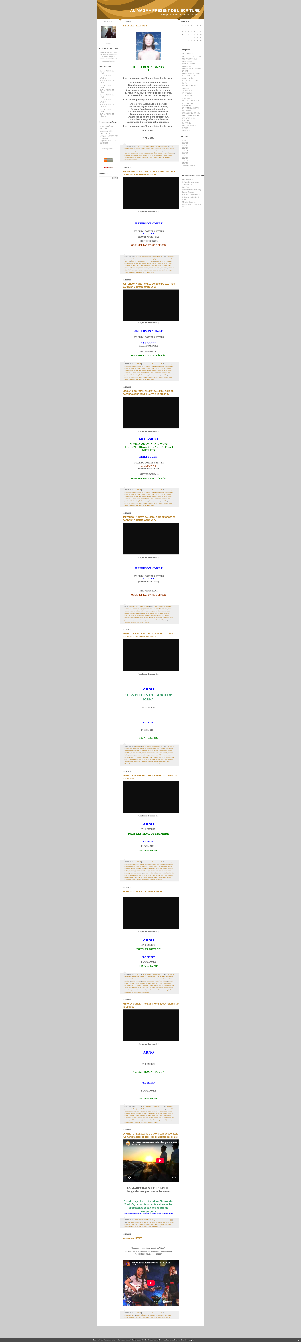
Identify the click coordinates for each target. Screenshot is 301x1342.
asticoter (138, 272)
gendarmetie (169, 1222)
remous (172, 148)
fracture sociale (158, 750)
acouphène (164, 267)
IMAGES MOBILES (189, 86)
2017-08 (185, 153)
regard (143, 148)
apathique (127, 155)
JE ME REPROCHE (189, 96)
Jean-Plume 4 (187, 184)
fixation (165, 153)
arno (158, 748)
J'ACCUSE (186, 88)
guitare (158, 1315)
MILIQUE (103, 136)
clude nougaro (146, 755)
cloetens (103, 131)
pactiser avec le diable (149, 155)
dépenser (131, 755)
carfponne (127, 261)
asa (155, 761)
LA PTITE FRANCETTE (190, 108)
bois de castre (169, 259)
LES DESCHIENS (188, 118)
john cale (148, 759)
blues (148, 1315)
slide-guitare (168, 1315)
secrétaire (153, 748)
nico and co (140, 259)
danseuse (137, 261)
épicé (132, 261)
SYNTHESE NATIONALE (191, 195)
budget (126, 755)
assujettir (127, 157)
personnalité (169, 748)
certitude (145, 270)
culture (153, 752)
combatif (170, 752)
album (148, 1317)
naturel (168, 1317)
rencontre (134, 159)
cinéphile (162, 261)
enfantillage (159, 764)
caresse (155, 270)
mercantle (138, 752)
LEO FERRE (186, 110)
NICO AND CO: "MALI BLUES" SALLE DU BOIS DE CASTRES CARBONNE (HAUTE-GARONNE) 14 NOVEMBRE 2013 (148, 394)
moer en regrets (140, 153)
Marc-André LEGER (132, 1238)
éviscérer (127, 153)
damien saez (154, 755)
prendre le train (146, 752)
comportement (129, 750)
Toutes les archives (189, 166)
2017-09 (185, 150)
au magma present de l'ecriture (137, 1222)
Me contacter (108, 21)
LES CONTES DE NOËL (190, 115)
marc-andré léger (141, 1315)
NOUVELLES (186, 123)
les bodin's (150, 1222)
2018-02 (185, 140)
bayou (126, 1317)
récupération (139, 267)
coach (167, 148)
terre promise (165, 615)
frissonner (133, 157)
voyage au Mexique (106, 52)
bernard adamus (136, 764)
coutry (162, 1315)
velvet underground (157, 759)
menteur (161, 270)
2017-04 (185, 163)
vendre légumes (145, 265)
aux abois (127, 265)
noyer (170, 270)
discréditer (154, 153)
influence (147, 748)
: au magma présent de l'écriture (163, 606)
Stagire (102, 141)
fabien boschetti (136, 759)
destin (140, 155)
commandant (147, 259)
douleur (151, 157)
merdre (151, 757)
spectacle (157, 1224)
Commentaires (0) (161, 146)
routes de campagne (130, 1226)
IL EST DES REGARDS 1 (135, 26)
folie (164, 1222)
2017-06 (185, 158)
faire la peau (150, 272)
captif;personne (156, 259)
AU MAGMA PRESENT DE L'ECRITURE (165, 10)
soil (157, 1122)
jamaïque (150, 761)
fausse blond (145, 764)
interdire (148, 148)
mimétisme (160, 263)
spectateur (168, 1224)
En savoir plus (189, 1340)
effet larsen (157, 267)
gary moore (138, 755)
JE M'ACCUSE (187, 93)
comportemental (167, 155)
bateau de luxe (167, 750)
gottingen (152, 764)
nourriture (133, 265)
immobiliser (159, 155)
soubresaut (145, 157)
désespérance (129, 151)
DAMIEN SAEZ (187, 66)
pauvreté (150, 750)
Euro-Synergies (187, 179)
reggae (135, 151)
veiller (162, 1224)
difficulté (165, 752)
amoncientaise (168, 263)
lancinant (167, 157)
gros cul (161, 757)
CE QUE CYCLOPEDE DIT (191, 56)
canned (127, 761)
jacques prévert (129, 757)
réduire (170, 267)
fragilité (133, 752)
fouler (152, 265)
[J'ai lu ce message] (299, 1340)
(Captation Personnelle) (148, 322)
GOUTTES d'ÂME (188, 78)
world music (147, 1226)
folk (143, 1226)
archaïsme (159, 752)
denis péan (155, 1226)
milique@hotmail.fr (108, 149)
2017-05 (185, 161)
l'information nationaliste (190, 182)
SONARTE (186, 130)
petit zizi (156, 757)
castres (157, 261)
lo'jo (160, 1226)
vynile (152, 1317)
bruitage (146, 267)
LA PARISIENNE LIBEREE (191, 101)
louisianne (131, 1317)
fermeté (147, 151)
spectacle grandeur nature (146, 1224)
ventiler (127, 272)
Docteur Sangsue (188, 192)
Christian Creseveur (189, 202)
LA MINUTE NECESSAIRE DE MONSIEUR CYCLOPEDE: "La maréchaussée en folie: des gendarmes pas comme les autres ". (150, 1137)
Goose (102, 126)
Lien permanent (150, 146)
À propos (108, 43)
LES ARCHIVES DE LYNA (191, 113)
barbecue (164, 265)
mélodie (148, 261)
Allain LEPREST (188, 54)
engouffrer (157, 157)
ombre (162, 157)
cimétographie (146, 263)
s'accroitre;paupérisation (140, 750)
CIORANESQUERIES (189, 59)
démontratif (158, 265)
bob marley (144, 761)
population (127, 752)
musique (152, 1315)
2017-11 (185, 145)
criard (138, 265)
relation (156, 1317)
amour (140, 270)
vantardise (132, 272)
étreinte (166, 270)
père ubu (145, 757)
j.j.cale (143, 759)
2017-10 (185, 148)
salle (162, 259)
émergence (171, 153)
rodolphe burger (168, 759)
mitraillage (168, 261)
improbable (128, 159)
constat (133, 153)
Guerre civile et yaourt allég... (192, 190)
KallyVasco (186, 187)
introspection (134, 155)
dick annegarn (138, 757)
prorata (170, 151)
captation (162, 748)
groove (143, 261)
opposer (140, 151)
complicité (162, 1317)
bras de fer (153, 263)
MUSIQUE (185, 121)
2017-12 (185, 143)
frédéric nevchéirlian (165, 755)
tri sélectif (170, 617)
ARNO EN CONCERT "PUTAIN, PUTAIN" (143, 891)
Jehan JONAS (187, 98)
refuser (165, 151)
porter (152, 148)
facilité (152, 261)
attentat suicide (129, 263)
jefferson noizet (133, 270)
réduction (132, 267)
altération (147, 153)
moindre (139, 157)
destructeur (159, 151)
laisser (156, 148)
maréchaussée (157, 1222)
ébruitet (151, 267)
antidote (143, 272)
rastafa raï (137, 761)
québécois (138, 1317)
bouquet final (137, 263)
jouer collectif (140, 748)
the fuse (166, 757)
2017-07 (185, 155)
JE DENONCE (187, 91)
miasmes (152, 151)
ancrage (160, 153)
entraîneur (162, 148)
